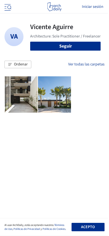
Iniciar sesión (92, 7)
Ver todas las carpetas (86, 64)
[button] (17, 65)
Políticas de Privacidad (26, 229)
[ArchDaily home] (54, 6)
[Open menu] (7, 7)
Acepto (88, 227)
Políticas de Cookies (53, 229)
